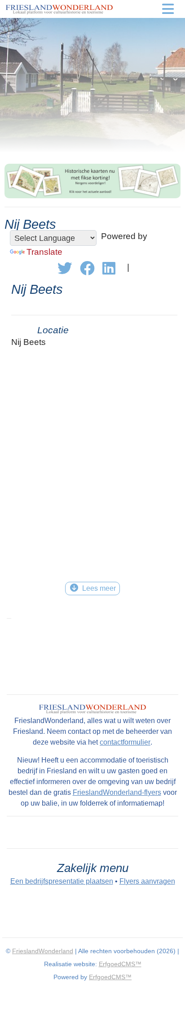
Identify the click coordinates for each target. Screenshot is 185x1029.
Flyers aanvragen (147, 881)
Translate (44, 252)
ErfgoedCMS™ (120, 964)
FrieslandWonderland (42, 951)
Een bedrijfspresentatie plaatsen (61, 881)
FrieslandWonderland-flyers (117, 792)
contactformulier (125, 742)
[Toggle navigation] (168, 9)
